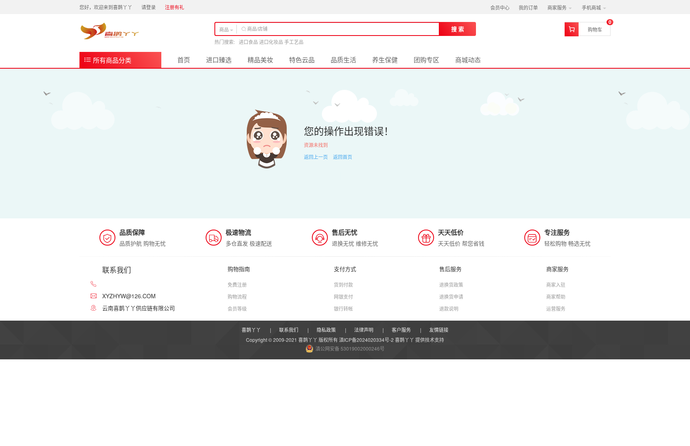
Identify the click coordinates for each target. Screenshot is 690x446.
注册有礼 (174, 7)
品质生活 (343, 59)
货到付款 (343, 284)
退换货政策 (451, 284)
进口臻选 (219, 59)
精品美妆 (260, 59)
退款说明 (448, 308)
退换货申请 (451, 296)
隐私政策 (326, 329)
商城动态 (468, 59)
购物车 (595, 29)
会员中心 (500, 7)
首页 (183, 59)
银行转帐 (343, 308)
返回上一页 (316, 156)
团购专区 (426, 59)
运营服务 (555, 308)
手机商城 (592, 7)
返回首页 (342, 156)
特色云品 (302, 59)
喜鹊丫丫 (251, 329)
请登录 (148, 7)
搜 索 (457, 29)
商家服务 (557, 7)
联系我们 (288, 329)
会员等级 (237, 308)
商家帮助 (555, 296)
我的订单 (528, 7)
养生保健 (385, 59)
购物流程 (237, 296)
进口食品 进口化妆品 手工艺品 (271, 41)
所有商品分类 (111, 60)
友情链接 (438, 329)
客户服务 (401, 329)
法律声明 (363, 329)
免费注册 (237, 284)
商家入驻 (555, 284)
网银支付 (343, 296)
